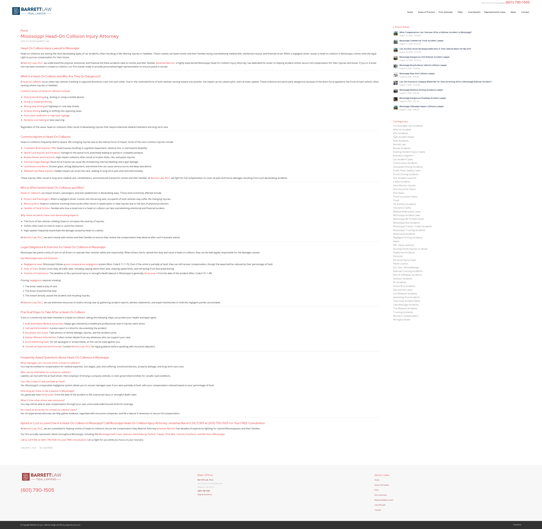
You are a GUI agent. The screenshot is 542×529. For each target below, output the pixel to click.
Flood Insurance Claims (405, 196)
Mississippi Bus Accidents (406, 222)
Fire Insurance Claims (404, 189)
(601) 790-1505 (37, 490)
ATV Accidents (400, 133)
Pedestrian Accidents (404, 252)
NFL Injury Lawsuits (403, 245)
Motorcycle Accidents (404, 233)
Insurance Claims (402, 207)
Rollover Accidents (402, 278)
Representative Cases (384, 500)
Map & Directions (205, 494)
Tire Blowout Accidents (405, 308)
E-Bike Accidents (401, 181)
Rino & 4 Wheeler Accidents (407, 274)
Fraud (396, 200)
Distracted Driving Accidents (408, 166)
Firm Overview (380, 495)
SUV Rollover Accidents (405, 293)
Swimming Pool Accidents (406, 297)
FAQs (376, 490)
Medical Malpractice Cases (407, 211)
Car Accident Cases (403, 159)
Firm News (398, 192)
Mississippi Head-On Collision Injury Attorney (70, 36)
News (396, 241)
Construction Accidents (405, 163)
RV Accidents (399, 282)
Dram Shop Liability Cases (407, 170)
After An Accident (402, 129)
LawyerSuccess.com (72, 525)
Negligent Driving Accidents (407, 237)
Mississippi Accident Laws (406, 215)
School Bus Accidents (404, 286)
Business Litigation (403, 155)
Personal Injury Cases (404, 260)
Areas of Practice (381, 485)
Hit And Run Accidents (404, 204)
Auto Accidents (28, 41)
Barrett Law (43, 41)
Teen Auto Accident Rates (406, 300)
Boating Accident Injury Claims (409, 151)
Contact (377, 510)
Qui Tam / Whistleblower (406, 267)
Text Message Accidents (405, 304)
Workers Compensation (405, 315)
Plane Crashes (400, 263)
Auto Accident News (403, 136)
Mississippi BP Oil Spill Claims (408, 218)
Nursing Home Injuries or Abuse (410, 248)
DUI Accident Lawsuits (404, 178)
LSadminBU (47, 448)
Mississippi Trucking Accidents (409, 230)
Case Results (380, 505)
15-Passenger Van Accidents (408, 125)
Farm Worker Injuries (404, 185)
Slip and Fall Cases (402, 289)
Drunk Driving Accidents (406, 174)
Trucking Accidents (403, 312)
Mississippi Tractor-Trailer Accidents (412, 226)
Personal (398, 256)
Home (377, 480)
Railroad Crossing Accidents (407, 271)
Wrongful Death (401, 319)
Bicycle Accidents (402, 148)
